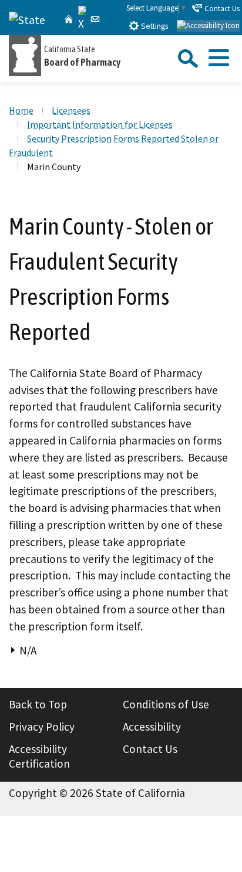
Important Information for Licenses (100, 124)
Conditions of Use (166, 704)
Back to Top (38, 704)
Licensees (71, 110)
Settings (153, 26)
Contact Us (221, 8)
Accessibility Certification (39, 756)
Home (21, 110)
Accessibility (152, 727)
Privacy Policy (42, 727)
